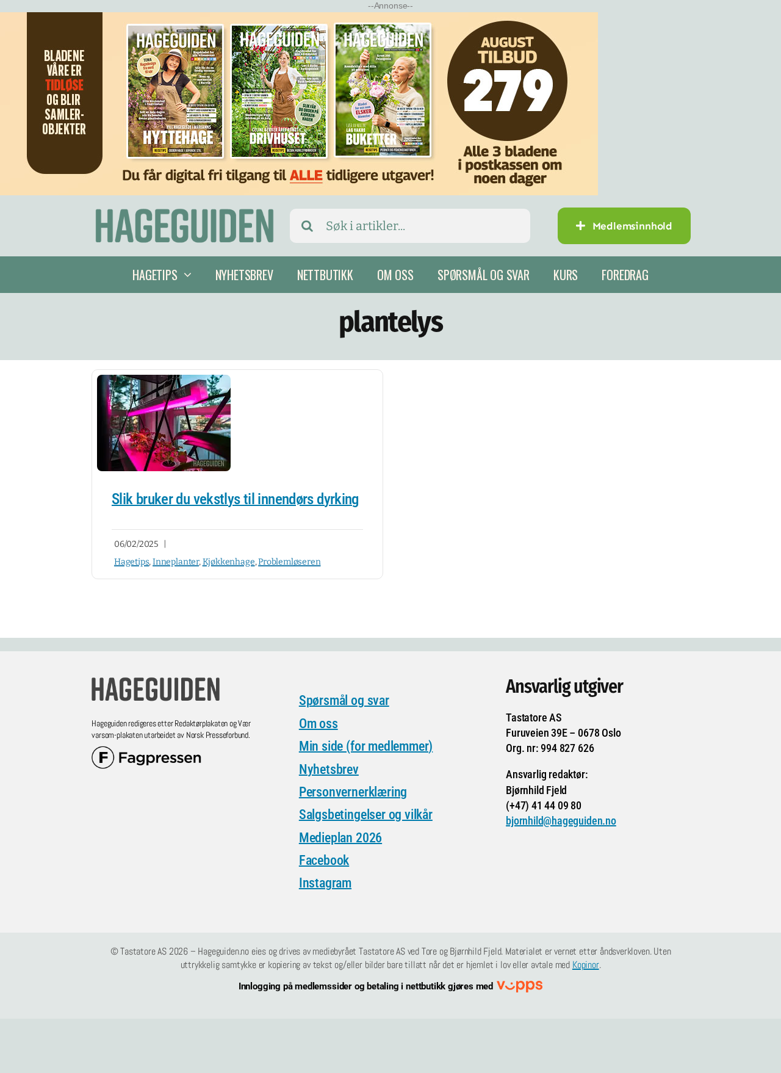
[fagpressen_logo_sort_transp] (146, 752)
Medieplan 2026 (340, 837)
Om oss (318, 723)
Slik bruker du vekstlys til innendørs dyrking (235, 499)
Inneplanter (176, 562)
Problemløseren (289, 562)
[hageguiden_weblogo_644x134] (156, 681)
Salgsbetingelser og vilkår (366, 814)
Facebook (324, 860)
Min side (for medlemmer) (366, 746)
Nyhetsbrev (329, 769)
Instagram (325, 883)
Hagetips (131, 562)
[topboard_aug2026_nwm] (299, 20)
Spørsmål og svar (344, 700)
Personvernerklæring (353, 792)
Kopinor (585, 964)
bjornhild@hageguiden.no (561, 820)
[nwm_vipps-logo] (519, 987)
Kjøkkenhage (229, 562)
